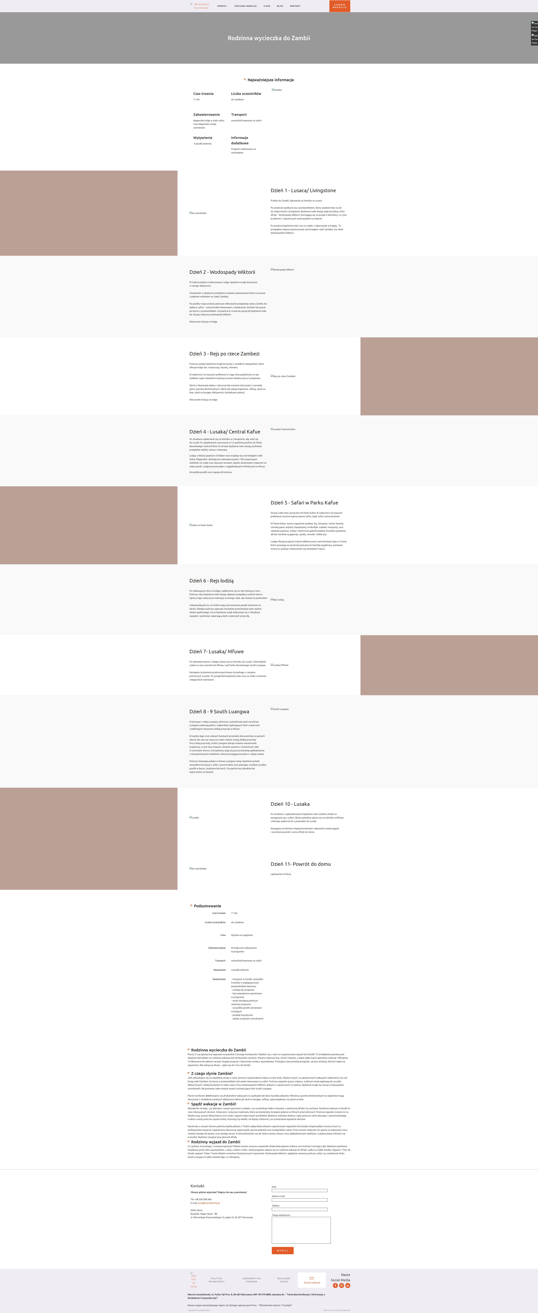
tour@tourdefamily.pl (209, 1203)
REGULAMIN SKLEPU (283, 1280)
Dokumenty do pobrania (252, 1280)
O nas (267, 6)
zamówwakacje (340, 6)
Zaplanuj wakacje (246, 6)
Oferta (221, 6)
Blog (280, 6)
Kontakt (295, 6)
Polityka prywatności (216, 1280)
